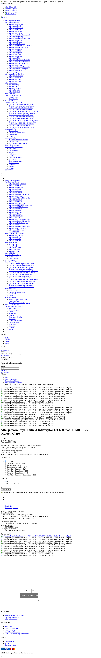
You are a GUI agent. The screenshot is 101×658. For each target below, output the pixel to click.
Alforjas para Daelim (15, 40)
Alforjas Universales (11, 83)
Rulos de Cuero (13, 131)
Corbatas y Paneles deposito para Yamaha (22, 104)
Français (14, 10)
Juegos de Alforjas (14, 84)
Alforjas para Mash (15, 54)
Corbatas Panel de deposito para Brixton (21, 127)
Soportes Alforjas (14, 141)
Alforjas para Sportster (16, 76)
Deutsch (14, 12)
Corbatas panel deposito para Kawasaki (21, 108)
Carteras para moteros (15, 161)
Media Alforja (13, 86)
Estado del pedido (10, 645)
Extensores (12, 159)
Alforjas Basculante (15, 88)
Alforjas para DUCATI (16, 65)
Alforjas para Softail (15, 79)
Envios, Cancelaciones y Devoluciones (17, 634)
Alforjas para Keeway (15, 42)
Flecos (11, 136)
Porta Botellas (13, 134)
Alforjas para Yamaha (15, 31)
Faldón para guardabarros (17, 132)
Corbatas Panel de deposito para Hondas (21, 106)
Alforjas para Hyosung (16, 37)
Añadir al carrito (6, 489)
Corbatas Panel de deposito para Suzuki (21, 109)
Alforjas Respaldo (14, 92)
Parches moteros (14, 163)
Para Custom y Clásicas (12, 22)
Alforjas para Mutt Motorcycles (18, 63)
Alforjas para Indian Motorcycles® (19, 35)
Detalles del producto (11, 508)
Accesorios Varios (10, 138)
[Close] (1, 175)
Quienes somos (9, 641)
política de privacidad (57, 600)
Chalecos (11, 168)
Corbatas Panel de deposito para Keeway (21, 116)
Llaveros (11, 152)
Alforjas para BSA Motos (17, 70)
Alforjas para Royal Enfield (17, 24)
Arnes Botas (12, 148)
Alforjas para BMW (15, 51)
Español (14, 8)
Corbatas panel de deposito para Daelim (21, 118)
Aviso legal (8, 626)
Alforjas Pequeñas (14, 90)
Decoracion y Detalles (15, 157)
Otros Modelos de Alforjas (13, 95)
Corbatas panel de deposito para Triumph (21, 124)
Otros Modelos (13, 99)
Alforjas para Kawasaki (16, 28)
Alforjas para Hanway (15, 56)
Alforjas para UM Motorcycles (18, 47)
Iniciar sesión (5, 350)
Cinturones (12, 164)
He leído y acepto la (51, 600)
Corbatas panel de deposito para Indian (21, 125)
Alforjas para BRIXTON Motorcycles (20, 45)
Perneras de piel (14, 150)
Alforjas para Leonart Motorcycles (19, 61)
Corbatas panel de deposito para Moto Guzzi (22, 122)
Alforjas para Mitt (14, 58)
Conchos (11, 156)
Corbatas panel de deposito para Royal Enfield (23, 120)
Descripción (8, 506)
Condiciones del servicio (12, 632)
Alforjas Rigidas (10, 93)
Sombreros (12, 166)
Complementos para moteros (13, 147)
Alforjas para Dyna (15, 77)
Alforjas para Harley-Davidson (14, 74)
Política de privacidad (11, 628)
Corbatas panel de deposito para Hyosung (22, 113)
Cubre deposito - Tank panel (13, 102)
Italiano (13, 14)
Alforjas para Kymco (15, 53)
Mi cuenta (8, 643)
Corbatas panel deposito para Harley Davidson (23, 111)
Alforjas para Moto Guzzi (17, 44)
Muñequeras (12, 154)
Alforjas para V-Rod (15, 81)
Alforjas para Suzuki (15, 29)
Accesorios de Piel (10, 129)
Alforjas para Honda (15, 26)
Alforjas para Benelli (15, 49)
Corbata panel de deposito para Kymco (21, 115)
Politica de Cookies (11, 630)
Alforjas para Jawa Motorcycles (18, 68)
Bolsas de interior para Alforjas (18, 140)
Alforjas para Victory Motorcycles (19, 38)
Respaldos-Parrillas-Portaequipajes (19, 143)
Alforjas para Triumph (15, 33)
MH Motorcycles (14, 72)
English (13, 7)
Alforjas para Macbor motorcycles (19, 60)
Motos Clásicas (13, 97)
